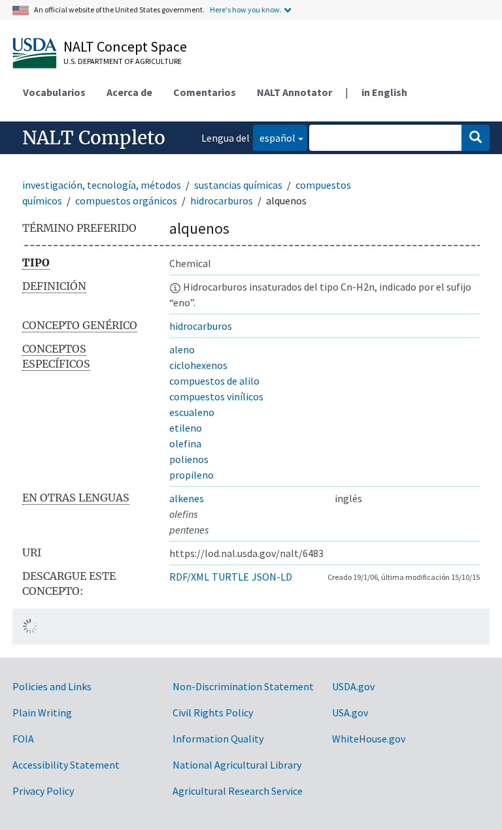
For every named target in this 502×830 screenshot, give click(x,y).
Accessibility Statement (66, 764)
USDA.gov (353, 686)
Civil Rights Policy (213, 712)
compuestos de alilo (214, 380)
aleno (182, 349)
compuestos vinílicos (216, 396)
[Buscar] (475, 138)
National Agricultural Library (237, 764)
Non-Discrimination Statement (243, 686)
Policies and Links (52, 686)
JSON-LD (272, 576)
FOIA (23, 738)
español (274, 137)
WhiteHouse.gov (368, 738)
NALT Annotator (294, 92)
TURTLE (230, 576)
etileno (185, 427)
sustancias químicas (238, 184)
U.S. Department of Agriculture (122, 61)
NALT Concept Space (125, 46)
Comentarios (204, 92)
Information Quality (218, 738)
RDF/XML (189, 576)
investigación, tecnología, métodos (101, 184)
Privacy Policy (43, 790)
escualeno (191, 412)
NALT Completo (93, 138)
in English (384, 92)
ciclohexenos (198, 365)
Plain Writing (42, 712)
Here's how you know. (246, 9)
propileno (191, 474)
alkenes (186, 498)
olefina (185, 443)
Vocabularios (54, 92)
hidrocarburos (221, 200)
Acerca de (129, 92)
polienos (189, 459)
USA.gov (350, 712)
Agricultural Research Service (238, 790)
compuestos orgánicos (126, 200)
